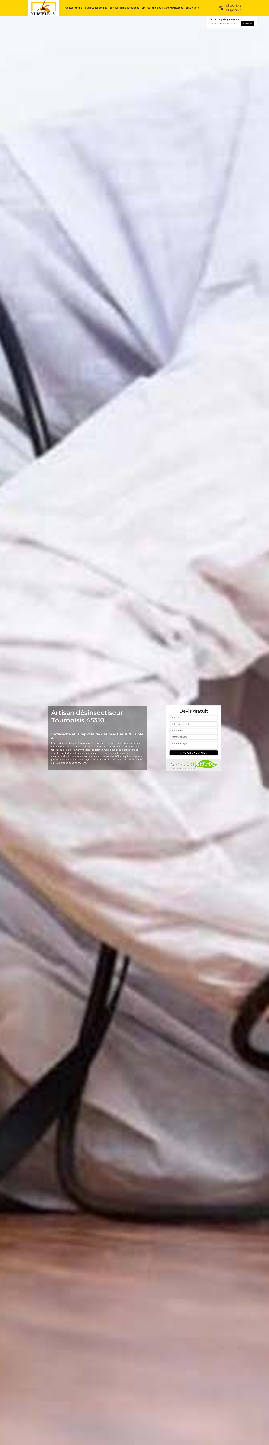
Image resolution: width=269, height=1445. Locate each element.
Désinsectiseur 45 (73, 8)
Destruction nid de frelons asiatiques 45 (162, 8)
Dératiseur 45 (192, 8)
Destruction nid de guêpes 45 (124, 8)
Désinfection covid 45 (96, 8)
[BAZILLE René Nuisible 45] (43, 8)
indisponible (233, 5)
